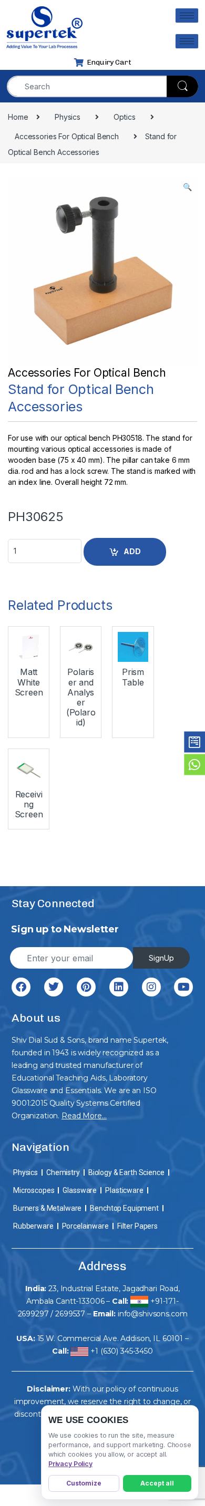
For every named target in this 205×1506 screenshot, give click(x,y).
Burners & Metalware (47, 1208)
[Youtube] (183, 987)
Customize (83, 1483)
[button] (187, 187)
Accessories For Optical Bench (87, 372)
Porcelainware (85, 1226)
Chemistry (63, 1172)
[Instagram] (151, 987)
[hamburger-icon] (187, 15)
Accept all (157, 1483)
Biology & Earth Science (126, 1172)
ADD (132, 551)
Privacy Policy (70, 1464)
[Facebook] (21, 987)
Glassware (80, 1190)
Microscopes (33, 1190)
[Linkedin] (118, 987)
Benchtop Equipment (124, 1208)
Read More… (84, 1115)
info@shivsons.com (153, 1313)
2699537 (70, 1313)
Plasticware (124, 1190)
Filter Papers (137, 1226)
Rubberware (33, 1226)
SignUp (161, 957)
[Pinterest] (86, 987)
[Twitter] (53, 987)
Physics (25, 1172)
